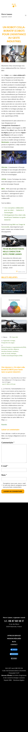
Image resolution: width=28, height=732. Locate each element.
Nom (4, 475)
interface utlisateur (13, 349)
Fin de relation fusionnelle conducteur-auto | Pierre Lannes (13, 251)
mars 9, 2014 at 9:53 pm (8, 384)
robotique (13, 353)
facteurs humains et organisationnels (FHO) (13, 347)
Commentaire (7, 442)
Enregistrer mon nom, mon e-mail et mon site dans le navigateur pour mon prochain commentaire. (14, 485)
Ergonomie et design (9, 340)
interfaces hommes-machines (9, 351)
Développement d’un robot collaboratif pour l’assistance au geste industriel (15, 217)
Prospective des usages (7, 342)
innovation (4, 349)
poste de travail (5, 353)
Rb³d (3, 189)
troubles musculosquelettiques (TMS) (11, 355)
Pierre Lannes (6, 14)
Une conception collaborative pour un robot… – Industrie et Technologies (14, 210)
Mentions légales (18, 680)
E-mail (4, 465)
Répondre (4, 424)
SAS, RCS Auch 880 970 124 (14, 668)
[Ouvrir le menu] (26, 15)
